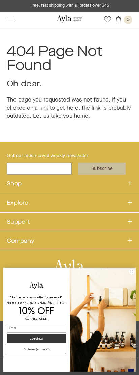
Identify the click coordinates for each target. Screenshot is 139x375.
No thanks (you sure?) (37, 349)
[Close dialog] (131, 272)
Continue (36, 339)
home (81, 116)
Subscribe (102, 168)
